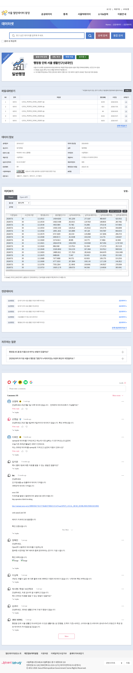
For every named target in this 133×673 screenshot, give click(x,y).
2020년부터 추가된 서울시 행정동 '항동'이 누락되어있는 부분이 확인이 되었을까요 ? (66, 358)
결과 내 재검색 (10, 41)
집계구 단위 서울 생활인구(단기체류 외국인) (31, 312)
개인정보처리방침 (31, 653)
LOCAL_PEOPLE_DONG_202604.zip (33, 116)
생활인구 (19, 176)
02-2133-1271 (53, 665)
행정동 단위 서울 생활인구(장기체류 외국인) (31, 322)
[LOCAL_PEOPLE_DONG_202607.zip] (126, 102)
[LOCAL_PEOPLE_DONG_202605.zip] (126, 111)
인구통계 (38, 176)
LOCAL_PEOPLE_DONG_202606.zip (33, 106)
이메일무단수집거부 (59, 654)
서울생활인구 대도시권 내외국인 (27, 317)
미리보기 (66, 191)
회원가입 (117, 9)
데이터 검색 (90, 35)
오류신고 (127, 91)
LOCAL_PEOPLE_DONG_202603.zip (33, 121)
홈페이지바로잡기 (77, 654)
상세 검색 (102, 35)
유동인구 (25, 176)
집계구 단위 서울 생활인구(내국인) (28, 306)
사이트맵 (126, 9)
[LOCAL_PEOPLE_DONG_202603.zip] (126, 121)
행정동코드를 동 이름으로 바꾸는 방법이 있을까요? (66, 352)
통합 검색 (118, 35)
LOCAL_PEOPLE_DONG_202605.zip (33, 111)
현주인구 (32, 176)
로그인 (109, 9)
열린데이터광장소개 (13, 654)
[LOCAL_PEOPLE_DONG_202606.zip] (126, 107)
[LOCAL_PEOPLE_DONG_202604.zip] (126, 116)
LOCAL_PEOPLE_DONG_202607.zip (33, 102)
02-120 (36, 665)
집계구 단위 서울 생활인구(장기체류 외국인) (31, 301)
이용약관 (44, 654)
